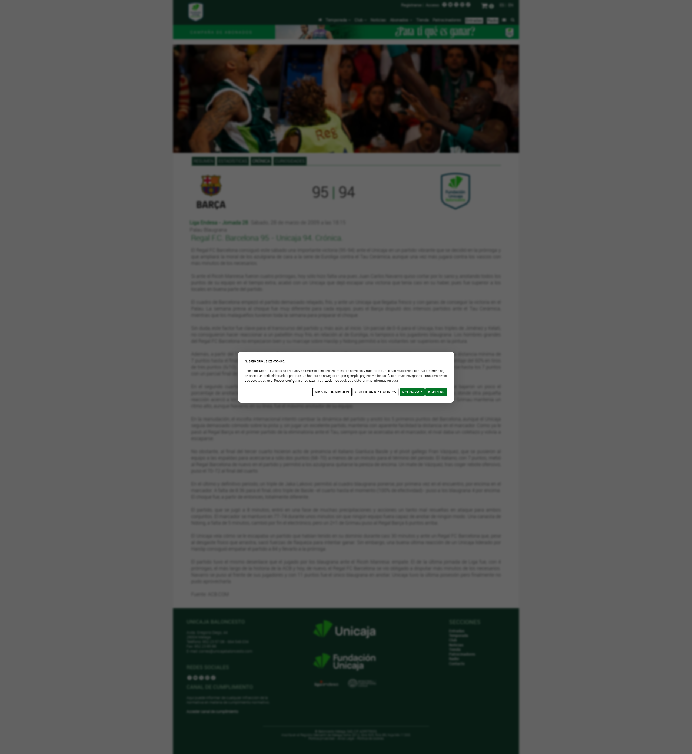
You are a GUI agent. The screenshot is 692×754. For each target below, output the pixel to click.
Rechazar (412, 392)
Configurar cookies (375, 392)
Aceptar (436, 392)
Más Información (332, 392)
